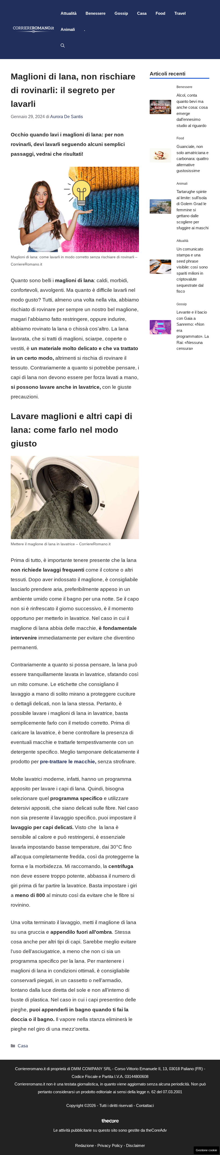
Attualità (68, 13)
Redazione (84, 1145)
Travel (180, 13)
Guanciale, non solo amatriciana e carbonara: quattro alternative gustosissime (192, 158)
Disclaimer (135, 1145)
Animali (68, 29)
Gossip (121, 13)
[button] (62, 46)
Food (160, 13)
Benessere (95, 13)
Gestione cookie (206, 1150)
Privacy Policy (110, 1145)
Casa (141, 13)
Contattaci (145, 1105)
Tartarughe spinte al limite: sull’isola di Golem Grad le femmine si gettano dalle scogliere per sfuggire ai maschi (192, 209)
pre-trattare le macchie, (67, 761)
